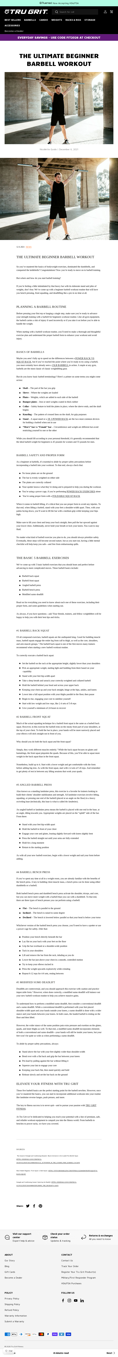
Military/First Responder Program (78, 1277)
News (29, 247)
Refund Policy (12, 1310)
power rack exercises (81, 491)
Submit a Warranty (14, 1321)
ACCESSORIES (12, 25)
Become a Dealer (14, 31)
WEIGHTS (56, 20)
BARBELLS (30, 20)
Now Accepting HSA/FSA (65, 3)
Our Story (10, 1260)
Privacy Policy (12, 1298)
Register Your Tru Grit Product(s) (78, 1272)
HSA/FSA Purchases (71, 1283)
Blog (7, 1266)
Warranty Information (16, 1315)
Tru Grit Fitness (17, 1346)
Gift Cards (10, 1272)
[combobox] (75, 12)
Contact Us (67, 1260)
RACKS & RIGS (73, 20)
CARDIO (43, 20)
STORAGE (89, 20)
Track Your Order (70, 1266)
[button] (112, 12)
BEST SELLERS (13, 20)
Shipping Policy (12, 1304)
